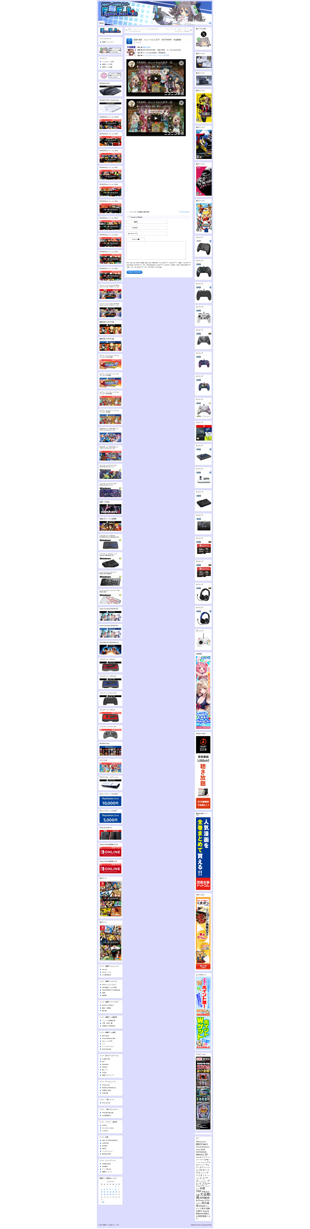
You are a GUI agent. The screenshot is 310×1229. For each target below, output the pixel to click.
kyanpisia (105, 1064)
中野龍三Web (106, 1090)
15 (116, 1192)
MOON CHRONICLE (109, 1088)
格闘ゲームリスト (108, 42)
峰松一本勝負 (106, 1008)
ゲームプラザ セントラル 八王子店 (156, 55)
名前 (135, 222)
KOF (203, 1149)
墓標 (103, 993)
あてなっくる (106, 972)
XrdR (200, 1157)
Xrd (197, 1157)
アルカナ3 (203, 1162)
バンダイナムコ (107, 1151)
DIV (103, 1062)
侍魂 (203, 1192)
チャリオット (202, 1173)
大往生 (104, 1072)
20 (110, 1194)
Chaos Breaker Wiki (108, 1038)
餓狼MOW (200, 1214)
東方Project (200, 1200)
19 (107, 1194)
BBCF (199, 1144)
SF (206, 1154)
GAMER (105, 1166)
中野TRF (200, 1190)
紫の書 (104, 1011)
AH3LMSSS (202, 1142)
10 (102, 1192)
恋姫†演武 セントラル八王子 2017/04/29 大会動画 (157, 40)
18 (104, 1194)
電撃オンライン (107, 1172)
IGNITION (203, 1147)
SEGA (104, 1148)
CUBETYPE (106, 1059)
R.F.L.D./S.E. (106, 1103)
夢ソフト (105, 1070)
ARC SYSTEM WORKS (109, 1140)
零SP (203, 1209)
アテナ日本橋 (204, 1159)
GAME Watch (106, 1164)
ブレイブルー (203, 1182)
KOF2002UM (201, 1152)
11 (104, 1192)
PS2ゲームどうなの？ (109, 985)
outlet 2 (104, 1125)
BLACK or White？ (108, 1005)
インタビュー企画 (108, 62)
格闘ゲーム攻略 (107, 67)
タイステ (203, 1173)
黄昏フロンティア (108, 1075)
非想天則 (206, 1211)
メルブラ (200, 1186)
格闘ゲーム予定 (107, 64)
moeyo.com (106, 1085)
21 (113, 1194)
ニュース (202, 1179)
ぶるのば (105, 1130)
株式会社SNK (106, 1154)
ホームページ (132, 233)
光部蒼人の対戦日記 (108, 1026)
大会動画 (140, 212)
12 (107, 1192)
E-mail (134, 228)
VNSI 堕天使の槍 (107, 1113)
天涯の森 (105, 1093)
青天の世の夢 (106, 1049)
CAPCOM (105, 1143)
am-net (104, 969)
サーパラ (207, 1167)
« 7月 (102, 1202)
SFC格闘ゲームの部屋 (109, 987)
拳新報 (104, 995)
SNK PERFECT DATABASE (111, 990)
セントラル (133, 212)
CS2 (197, 1147)
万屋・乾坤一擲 (107, 1023)
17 (102, 1194)
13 (110, 1192)
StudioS (104, 1067)
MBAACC (200, 1155)
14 (113, 1192)
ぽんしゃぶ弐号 (107, 1041)
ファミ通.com (106, 1169)
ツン (103, 1044)
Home (101, 23)
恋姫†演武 (146, 47)
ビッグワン (203, 1181)
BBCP (205, 1144)
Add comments (185, 212)
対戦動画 (138, 42)
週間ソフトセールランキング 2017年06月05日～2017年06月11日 (143, 30)
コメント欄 (135, 239)
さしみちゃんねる (108, 1128)
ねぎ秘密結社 (106, 1115)
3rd (197, 1141)
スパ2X (199, 1170)
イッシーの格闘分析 (108, 1020)
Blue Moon (105, 1036)
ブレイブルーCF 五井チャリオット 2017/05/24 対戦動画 (178, 30)
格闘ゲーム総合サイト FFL (111, 1225)
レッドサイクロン (108, 1046)
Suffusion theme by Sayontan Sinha (201, 1225)
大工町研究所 (106, 975)
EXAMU (104, 1146)
